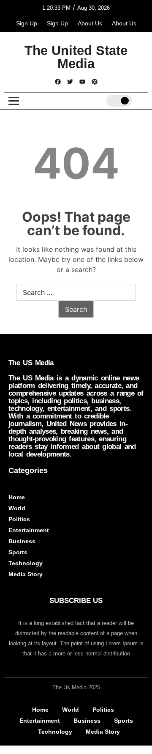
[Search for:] (76, 293)
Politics (19, 519)
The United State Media (76, 57)
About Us (90, 23)
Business (21, 541)
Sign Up (26, 23)
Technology (25, 563)
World (16, 508)
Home (16, 497)
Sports (17, 552)
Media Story (25, 574)
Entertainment (28, 530)
